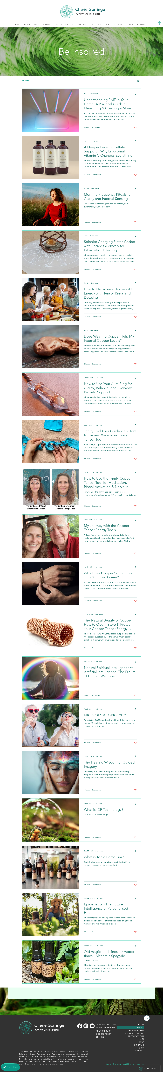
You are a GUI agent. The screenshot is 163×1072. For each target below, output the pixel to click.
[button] (27, 24)
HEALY (141, 1042)
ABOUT (140, 1027)
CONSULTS (139, 1045)
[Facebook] (79, 1025)
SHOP (141, 1048)
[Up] (147, 1018)
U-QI (142, 1039)
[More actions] (136, 93)
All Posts (25, 81)
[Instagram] (85, 1025)
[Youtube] (92, 1025)
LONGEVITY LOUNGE (134, 1033)
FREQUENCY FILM (136, 1036)
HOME (141, 1025)
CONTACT (139, 1051)
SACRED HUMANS (136, 1030)
